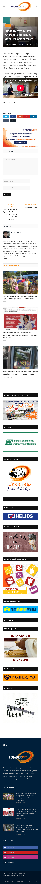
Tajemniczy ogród (30, 208)
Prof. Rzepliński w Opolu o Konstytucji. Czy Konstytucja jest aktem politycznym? (10, 214)
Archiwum (7, 873)
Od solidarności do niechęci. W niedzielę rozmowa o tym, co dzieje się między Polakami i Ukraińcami (20, 335)
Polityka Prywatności (19, 873)
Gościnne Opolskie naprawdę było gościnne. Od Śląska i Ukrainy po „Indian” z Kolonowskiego (20, 297)
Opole (8, 25)
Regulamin (20, 875)
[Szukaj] (37, 6)
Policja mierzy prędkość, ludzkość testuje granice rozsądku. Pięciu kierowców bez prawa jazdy (20, 373)
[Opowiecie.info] (20, 6)
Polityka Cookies (9, 875)
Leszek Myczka (11, 44)
